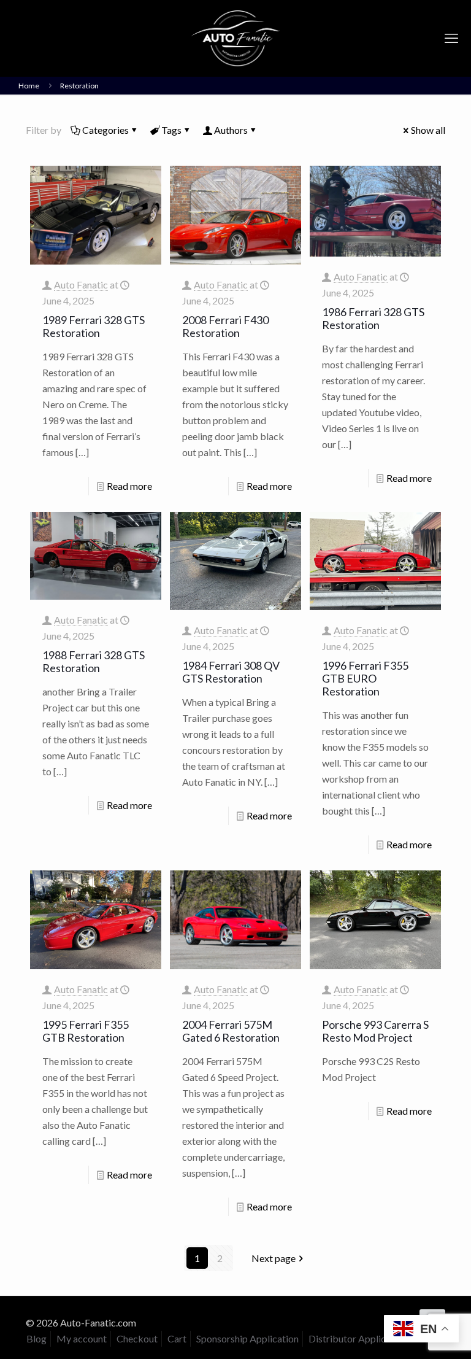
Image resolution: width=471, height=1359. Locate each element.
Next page (273, 1258)
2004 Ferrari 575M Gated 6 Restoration (231, 1031)
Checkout (137, 1338)
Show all (428, 130)
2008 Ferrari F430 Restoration (225, 326)
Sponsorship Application (247, 1338)
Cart (176, 1338)
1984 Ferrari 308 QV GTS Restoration (231, 672)
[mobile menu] (451, 38)
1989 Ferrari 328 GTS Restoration (93, 326)
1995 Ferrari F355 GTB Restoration (85, 1031)
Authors (231, 130)
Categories (105, 130)
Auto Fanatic (81, 284)
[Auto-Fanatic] (235, 38)
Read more (129, 486)
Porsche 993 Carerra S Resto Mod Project (375, 1031)
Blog (36, 1338)
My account (81, 1338)
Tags (171, 130)
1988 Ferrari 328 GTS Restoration (93, 661)
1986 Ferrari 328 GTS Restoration (373, 318)
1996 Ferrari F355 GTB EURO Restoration (365, 678)
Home (28, 85)
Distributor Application (357, 1338)
